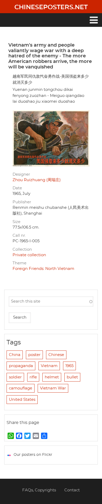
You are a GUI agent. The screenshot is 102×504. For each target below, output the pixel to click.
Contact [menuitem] (72, 490)
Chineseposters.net (51, 7)
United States (22, 400)
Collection (22, 249)
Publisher (22, 202)
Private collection (29, 255)
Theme (19, 263)
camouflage (20, 388)
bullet (72, 377)
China (14, 355)
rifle (33, 377)
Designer (21, 174)
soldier (15, 377)
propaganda (21, 366)
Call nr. (19, 236)
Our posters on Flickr (33, 455)
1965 (69, 366)
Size (16, 222)
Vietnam (49, 366)
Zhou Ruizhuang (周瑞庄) (37, 180)
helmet (52, 377)
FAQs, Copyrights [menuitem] (39, 490)
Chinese (56, 355)
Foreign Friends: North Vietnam (43, 269)
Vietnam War (53, 388)
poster (34, 355)
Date (17, 188)
